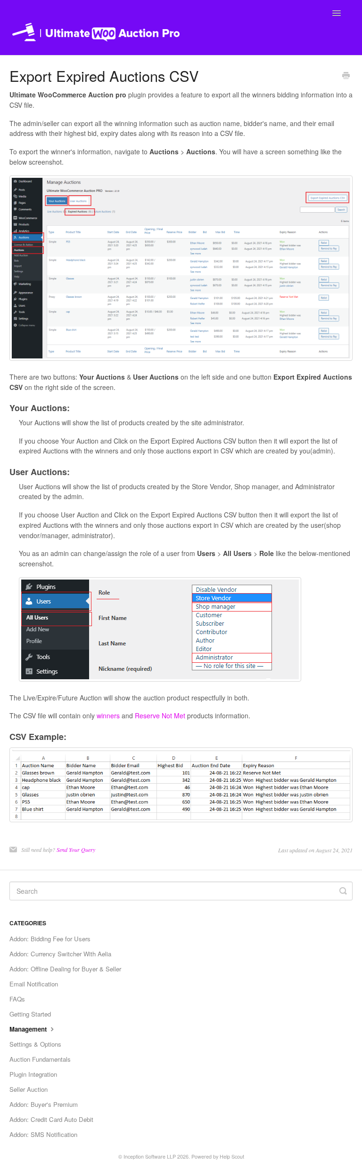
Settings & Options (35, 1044)
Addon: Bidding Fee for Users (49, 938)
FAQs (17, 998)
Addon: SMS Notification (43, 1134)
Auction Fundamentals (40, 1059)
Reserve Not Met (160, 715)
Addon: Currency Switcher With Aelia (60, 953)
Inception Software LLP (149, 1156)
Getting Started (30, 1013)
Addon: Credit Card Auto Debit (51, 1119)
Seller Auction (28, 1089)
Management (29, 1029)
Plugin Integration (33, 1074)
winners (108, 715)
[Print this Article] (346, 76)
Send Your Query (76, 849)
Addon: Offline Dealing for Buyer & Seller (65, 968)
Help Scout (232, 1156)
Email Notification (33, 983)
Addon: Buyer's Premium (43, 1104)
